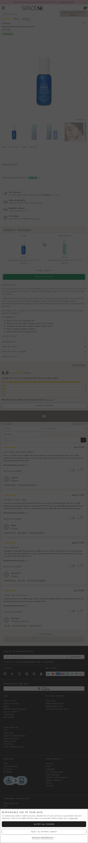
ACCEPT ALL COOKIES (44, 824)
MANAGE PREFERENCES (42, 837)
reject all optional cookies (44, 832)
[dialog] (44, 826)
